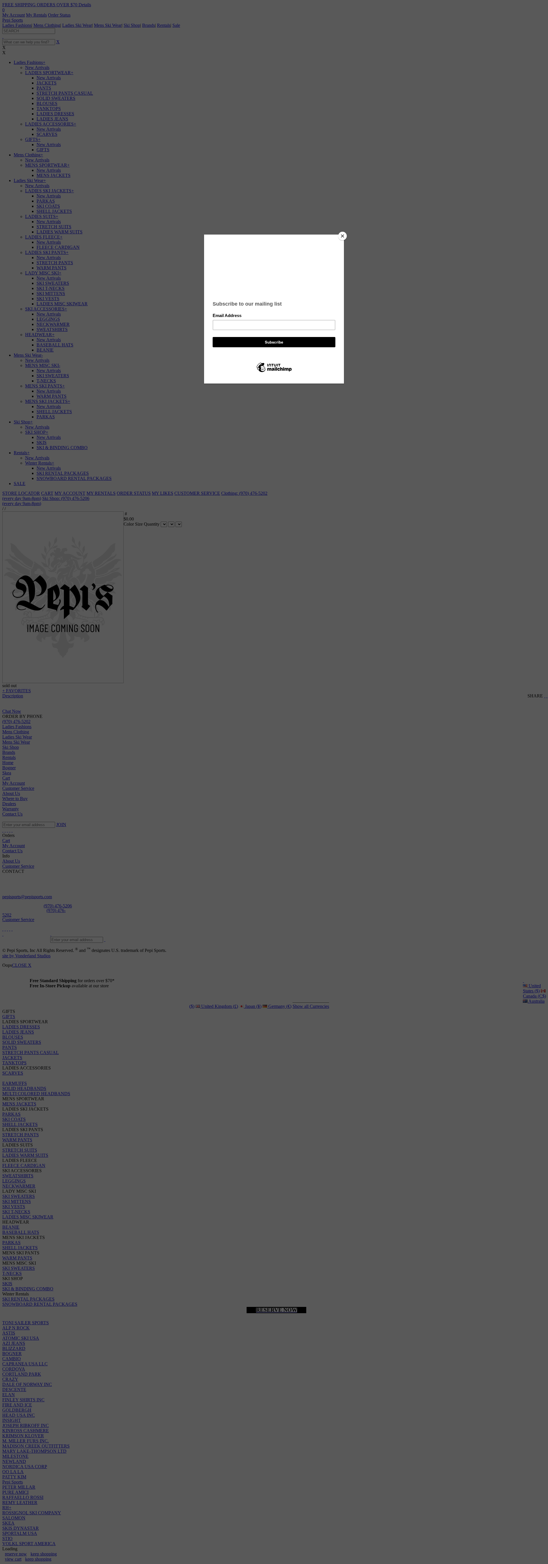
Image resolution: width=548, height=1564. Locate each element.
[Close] (342, 236)
